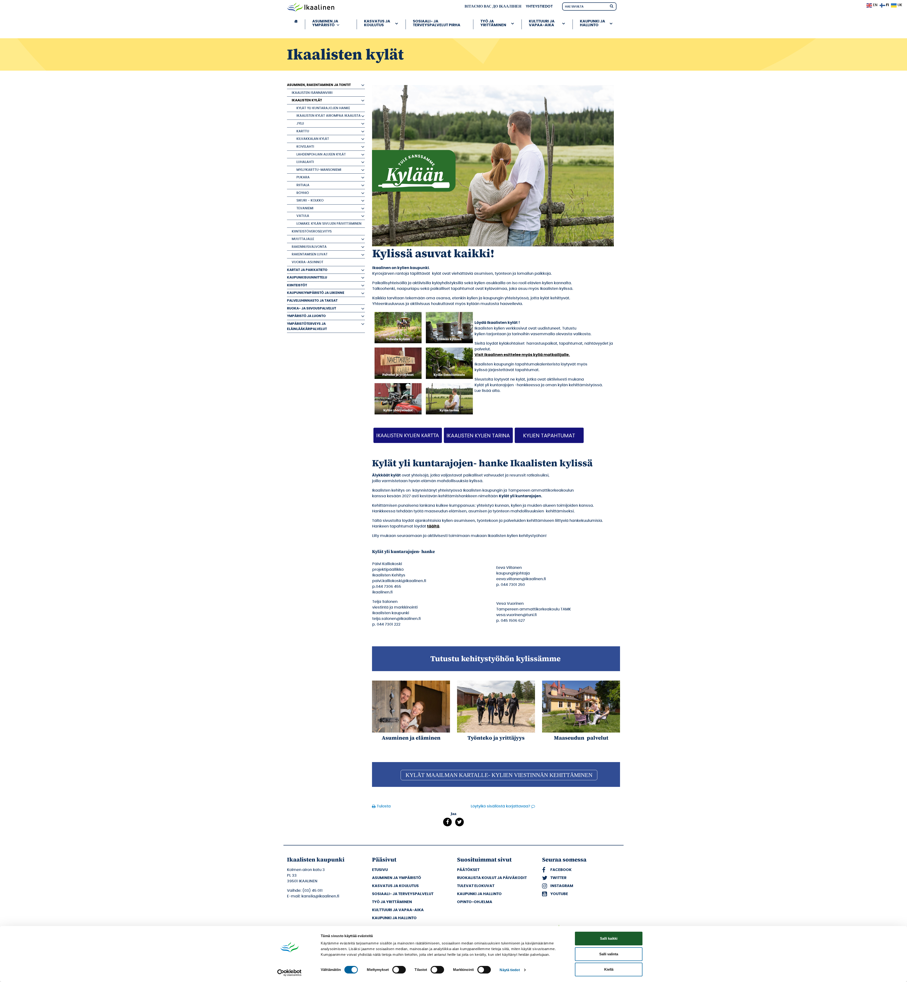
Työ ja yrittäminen (392, 902)
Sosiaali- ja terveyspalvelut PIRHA (436, 23)
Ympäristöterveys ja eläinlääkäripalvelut (307, 326)
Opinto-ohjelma (474, 902)
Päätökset (468, 870)
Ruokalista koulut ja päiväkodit (492, 878)
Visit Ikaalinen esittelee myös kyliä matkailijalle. (522, 355)
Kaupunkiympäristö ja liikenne (315, 293)
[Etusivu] (296, 24)
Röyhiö (302, 193)
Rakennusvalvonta (309, 247)
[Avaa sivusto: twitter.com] (459, 822)
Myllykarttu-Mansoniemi (318, 170)
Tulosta (384, 806)
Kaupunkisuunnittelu (307, 277)
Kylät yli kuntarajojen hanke (323, 108)
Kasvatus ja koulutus (395, 886)
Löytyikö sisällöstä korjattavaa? (500, 806)
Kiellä (608, 969)
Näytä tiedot (510, 970)
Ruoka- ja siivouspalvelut (311, 308)
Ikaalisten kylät (307, 100)
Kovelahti (305, 146)
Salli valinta (608, 954)
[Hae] (611, 6)
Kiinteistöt (297, 285)
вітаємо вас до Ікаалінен (493, 6)
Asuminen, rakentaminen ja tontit (319, 85)
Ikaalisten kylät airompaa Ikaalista (328, 115)
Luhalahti (305, 162)
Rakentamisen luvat (310, 254)
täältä (433, 526)
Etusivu (380, 870)
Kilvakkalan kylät (312, 139)
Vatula (302, 216)
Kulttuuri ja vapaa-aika (398, 910)
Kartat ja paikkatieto (307, 270)
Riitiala (302, 185)
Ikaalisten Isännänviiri (312, 92)
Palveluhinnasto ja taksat (312, 300)
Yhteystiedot (539, 6)
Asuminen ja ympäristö (396, 878)
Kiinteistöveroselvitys (312, 231)
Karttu (302, 131)
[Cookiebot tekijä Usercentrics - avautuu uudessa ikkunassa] (289, 972)
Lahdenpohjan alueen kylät (321, 154)
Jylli (300, 123)
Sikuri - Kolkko (310, 200)
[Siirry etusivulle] (310, 7)
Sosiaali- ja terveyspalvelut (402, 894)
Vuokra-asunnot (307, 262)
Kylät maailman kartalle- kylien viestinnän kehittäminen (499, 775)
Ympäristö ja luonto (306, 316)
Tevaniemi (304, 208)
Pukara (303, 177)
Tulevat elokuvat (475, 886)
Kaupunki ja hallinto (394, 918)
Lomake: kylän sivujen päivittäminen (328, 223)
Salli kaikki (608, 938)
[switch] (399, 969)
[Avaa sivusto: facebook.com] (447, 822)
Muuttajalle (303, 239)
